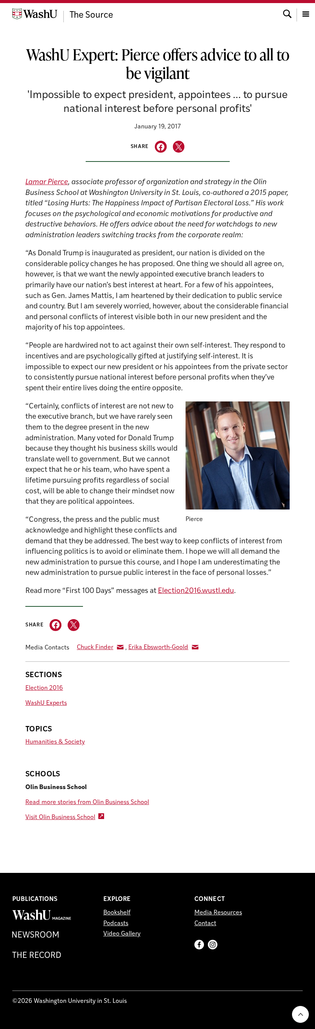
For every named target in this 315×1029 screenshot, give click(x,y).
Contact (205, 924)
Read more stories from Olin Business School (87, 802)
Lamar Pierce (46, 182)
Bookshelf (117, 913)
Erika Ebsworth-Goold (158, 647)
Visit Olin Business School (60, 817)
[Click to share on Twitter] (179, 147)
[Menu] (306, 13)
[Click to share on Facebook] (161, 147)
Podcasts (115, 924)
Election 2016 (44, 688)
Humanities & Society (55, 742)
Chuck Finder (95, 647)
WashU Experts (46, 703)
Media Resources (218, 913)
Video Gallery (122, 934)
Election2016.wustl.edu (196, 591)
